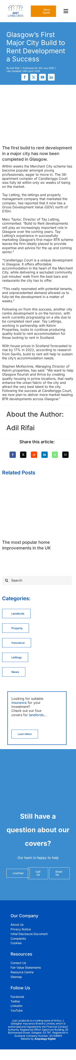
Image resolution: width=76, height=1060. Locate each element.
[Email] (65, 454)
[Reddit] (34, 454)
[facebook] (24, 77)
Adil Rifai (15, 68)
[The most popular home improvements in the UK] (38, 484)
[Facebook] (12, 454)
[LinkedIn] (44, 454)
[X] (23, 454)
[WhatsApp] (55, 454)
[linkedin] (51, 77)
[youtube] (42, 77)
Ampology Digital (45, 1038)
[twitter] (33, 77)
